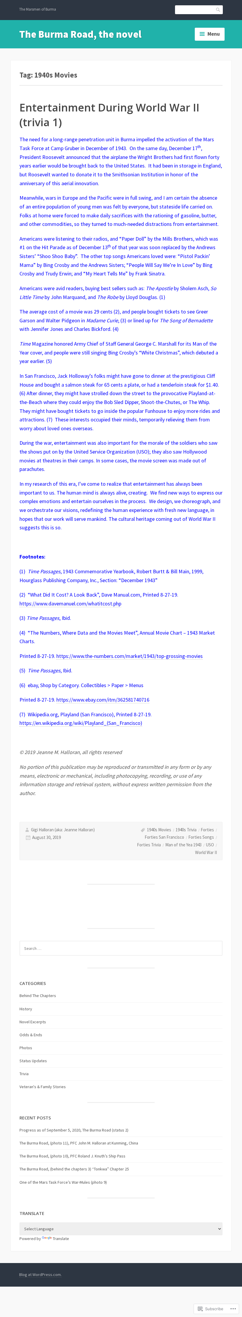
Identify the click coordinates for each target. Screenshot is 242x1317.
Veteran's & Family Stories (42, 1086)
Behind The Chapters (37, 995)
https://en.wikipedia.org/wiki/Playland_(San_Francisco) (80, 723)
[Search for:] (121, 948)
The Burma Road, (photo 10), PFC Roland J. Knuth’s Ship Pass (72, 1156)
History (25, 1008)
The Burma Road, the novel (80, 34)
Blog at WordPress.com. (40, 1274)
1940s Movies (159, 829)
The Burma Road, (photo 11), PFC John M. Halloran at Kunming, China (78, 1143)
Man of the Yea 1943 (183, 845)
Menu (213, 34)
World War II (206, 852)
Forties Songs (201, 837)
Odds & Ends (30, 1034)
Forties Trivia (149, 845)
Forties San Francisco (164, 837)
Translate (61, 1238)
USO (210, 845)
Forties (207, 829)
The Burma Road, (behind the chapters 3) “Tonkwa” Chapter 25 (74, 1169)
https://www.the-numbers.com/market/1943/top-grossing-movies (129, 656)
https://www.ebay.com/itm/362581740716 (102, 699)
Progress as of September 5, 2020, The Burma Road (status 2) (73, 1130)
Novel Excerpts (32, 1021)
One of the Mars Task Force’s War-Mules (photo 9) (63, 1182)
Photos (25, 1047)
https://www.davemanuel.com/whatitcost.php (70, 603)
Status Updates (33, 1060)
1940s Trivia (186, 829)
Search (218, 9)
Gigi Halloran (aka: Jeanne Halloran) (63, 829)
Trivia (24, 1073)
